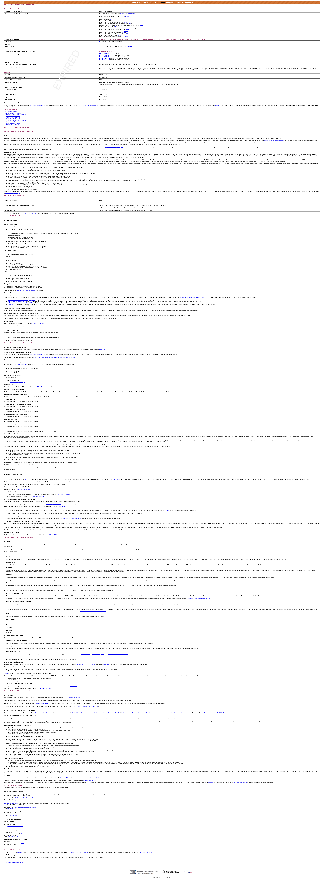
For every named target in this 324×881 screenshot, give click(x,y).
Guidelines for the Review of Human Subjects (199, 598)
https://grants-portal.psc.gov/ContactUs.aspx (25, 807)
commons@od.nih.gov (12, 800)
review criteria (106, 664)
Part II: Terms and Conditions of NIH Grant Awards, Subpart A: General (95, 712)
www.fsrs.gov (211, 782)
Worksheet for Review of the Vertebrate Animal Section (93, 611)
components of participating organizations (71, 518)
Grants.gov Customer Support (11, 803)
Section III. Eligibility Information (53, 504)
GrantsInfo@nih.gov (12, 815)
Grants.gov (26, 479)
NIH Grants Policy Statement (146, 852)
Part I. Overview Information (10, 477)
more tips (11, 516)
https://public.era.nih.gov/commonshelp (24, 797)
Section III (168, 510)
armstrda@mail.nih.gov (12, 836)
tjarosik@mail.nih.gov (12, 846)
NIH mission (52, 544)
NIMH (22, 823)
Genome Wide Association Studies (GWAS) (118, 654)
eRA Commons (116, 479)
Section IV (217, 105)
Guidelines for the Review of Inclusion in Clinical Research (232, 604)
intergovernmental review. (24, 489)
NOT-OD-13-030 (53, 534)
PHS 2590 (61, 777)
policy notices (20, 852)
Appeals (6, 673)
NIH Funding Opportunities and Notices (13, 862)
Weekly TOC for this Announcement (12, 861)
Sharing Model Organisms (98, 654)
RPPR (67, 777)
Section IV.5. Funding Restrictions (43, 703)
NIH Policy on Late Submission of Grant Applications (192, 297)
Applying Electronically (63, 506)
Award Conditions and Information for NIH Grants (86, 706)
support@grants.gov (12, 808)
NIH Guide (161, 2)
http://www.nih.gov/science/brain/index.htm (274, 140)
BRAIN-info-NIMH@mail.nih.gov (15, 826)
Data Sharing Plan (85, 654)
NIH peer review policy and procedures (86, 664)
